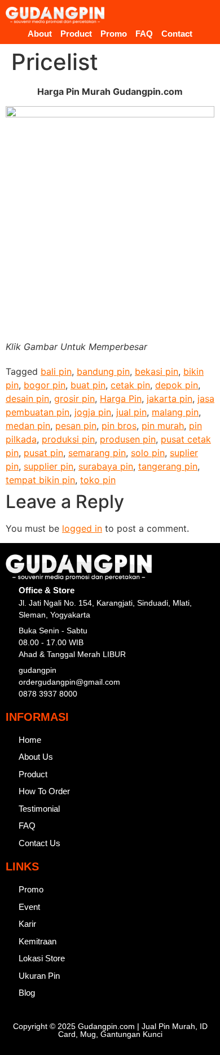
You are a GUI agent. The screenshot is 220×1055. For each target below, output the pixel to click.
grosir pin (74, 398)
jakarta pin (169, 398)
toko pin (98, 479)
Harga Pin (121, 398)
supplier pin (48, 466)
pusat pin (43, 452)
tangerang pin (167, 466)
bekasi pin (156, 371)
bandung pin (103, 371)
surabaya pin (105, 466)
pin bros (119, 425)
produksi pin (68, 439)
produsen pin (128, 439)
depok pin (176, 385)
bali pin (56, 371)
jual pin (131, 412)
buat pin (88, 385)
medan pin (28, 425)
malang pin (175, 412)
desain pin (27, 398)
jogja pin (92, 412)
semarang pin (97, 452)
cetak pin (130, 385)
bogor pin (44, 385)
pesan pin (75, 425)
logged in (82, 528)
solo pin (148, 452)
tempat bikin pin (40, 479)
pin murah (163, 425)
